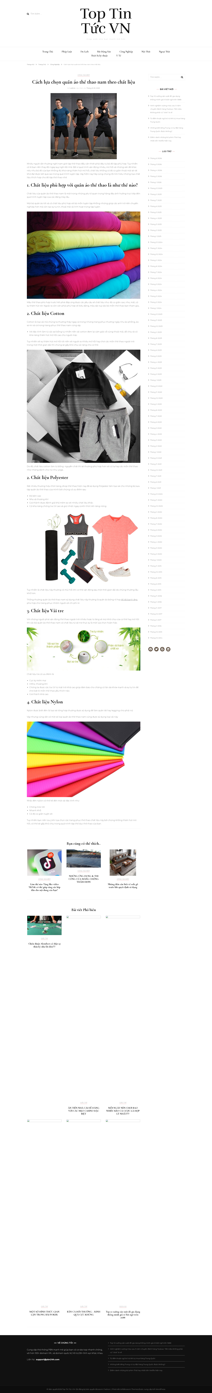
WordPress (160, 1389)
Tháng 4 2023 (156, 362)
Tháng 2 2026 (156, 176)
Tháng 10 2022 (156, 398)
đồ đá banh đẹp (129, 600)
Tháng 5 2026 (156, 164)
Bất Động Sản (104, 51)
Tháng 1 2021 (155, 488)
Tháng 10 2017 (156, 614)
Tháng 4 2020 (156, 542)
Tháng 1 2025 (155, 236)
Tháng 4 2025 (156, 218)
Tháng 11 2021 (156, 464)
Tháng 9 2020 (156, 512)
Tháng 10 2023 (156, 326)
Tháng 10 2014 (156, 638)
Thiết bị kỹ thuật (99, 55)
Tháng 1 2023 (155, 380)
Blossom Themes (130, 1389)
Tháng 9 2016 (155, 626)
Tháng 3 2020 (156, 548)
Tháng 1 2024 (155, 308)
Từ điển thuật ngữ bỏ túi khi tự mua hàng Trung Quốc (132, 1358)
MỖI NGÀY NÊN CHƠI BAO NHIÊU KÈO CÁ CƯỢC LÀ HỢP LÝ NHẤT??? (123, 1110)
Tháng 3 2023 (156, 368)
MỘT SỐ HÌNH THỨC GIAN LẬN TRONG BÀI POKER (44, 1313)
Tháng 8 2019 (156, 578)
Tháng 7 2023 (156, 344)
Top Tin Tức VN (106, 21)
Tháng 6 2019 (155, 584)
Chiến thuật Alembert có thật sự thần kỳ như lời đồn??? (44, 945)
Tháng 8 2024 (156, 266)
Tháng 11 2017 (156, 608)
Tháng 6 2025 (156, 206)
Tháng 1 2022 (155, 452)
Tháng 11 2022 (156, 392)
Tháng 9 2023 (156, 332)
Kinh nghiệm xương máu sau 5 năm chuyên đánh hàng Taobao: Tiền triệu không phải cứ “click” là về (166, 109)
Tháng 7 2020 (156, 524)
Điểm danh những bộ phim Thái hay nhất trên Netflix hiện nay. (136, 1370)
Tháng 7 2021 (155, 476)
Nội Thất (146, 51)
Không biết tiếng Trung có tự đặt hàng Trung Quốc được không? (137, 1364)
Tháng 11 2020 (156, 500)
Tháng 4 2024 (156, 290)
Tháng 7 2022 (156, 416)
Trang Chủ (47, 51)
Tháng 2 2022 (156, 446)
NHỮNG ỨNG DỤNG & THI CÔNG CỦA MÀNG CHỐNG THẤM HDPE (84, 879)
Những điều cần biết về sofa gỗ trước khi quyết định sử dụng (123, 886)
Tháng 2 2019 (155, 590)
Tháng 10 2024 (156, 254)
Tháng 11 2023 (156, 320)
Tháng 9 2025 (156, 194)
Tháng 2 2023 (156, 374)
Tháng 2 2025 (156, 230)
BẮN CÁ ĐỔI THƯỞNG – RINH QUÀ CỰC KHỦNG (83, 1313)
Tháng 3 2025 (156, 224)
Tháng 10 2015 (156, 632)
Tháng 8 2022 (156, 410)
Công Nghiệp (126, 51)
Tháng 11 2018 (156, 596)
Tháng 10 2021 (156, 470)
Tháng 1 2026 (155, 182)
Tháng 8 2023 (156, 338)
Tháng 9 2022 (156, 404)
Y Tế (118, 55)
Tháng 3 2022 (156, 440)
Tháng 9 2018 (156, 602)
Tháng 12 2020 (156, 494)
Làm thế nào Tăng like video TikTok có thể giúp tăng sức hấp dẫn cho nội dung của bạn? (44, 887)
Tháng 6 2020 (156, 530)
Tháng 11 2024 (156, 248)
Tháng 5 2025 (155, 212)
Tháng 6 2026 (156, 158)
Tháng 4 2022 (156, 434)
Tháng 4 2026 (156, 170)
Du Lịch (85, 51)
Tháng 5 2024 (156, 284)
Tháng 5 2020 (156, 536)
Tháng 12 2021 (156, 458)
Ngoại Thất (164, 51)
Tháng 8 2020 (156, 518)
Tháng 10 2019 (156, 572)
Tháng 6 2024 (156, 278)
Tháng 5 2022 (156, 428)
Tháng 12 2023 (156, 314)
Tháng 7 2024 (156, 272)
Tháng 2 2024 (156, 302)
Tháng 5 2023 (156, 356)
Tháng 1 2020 (156, 560)
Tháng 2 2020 (156, 554)
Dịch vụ (122, 1306)
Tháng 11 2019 (156, 566)
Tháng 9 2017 (155, 620)
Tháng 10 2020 (156, 506)
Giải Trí (44, 938)
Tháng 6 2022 (156, 422)
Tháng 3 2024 (156, 296)
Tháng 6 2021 (155, 482)
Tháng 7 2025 (156, 200)
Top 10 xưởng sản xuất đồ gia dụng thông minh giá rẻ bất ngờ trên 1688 (123, 1314)
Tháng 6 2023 (156, 350)
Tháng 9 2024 (156, 260)
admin (72, 88)
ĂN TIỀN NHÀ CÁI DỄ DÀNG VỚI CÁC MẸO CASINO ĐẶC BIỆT (83, 1110)
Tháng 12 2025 (156, 188)
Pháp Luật (67, 51)
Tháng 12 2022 (156, 386)
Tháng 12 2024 (156, 242)
